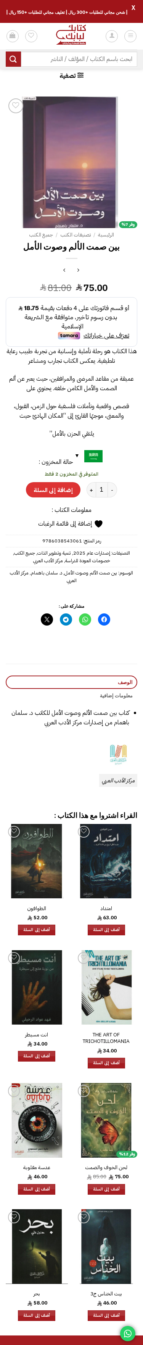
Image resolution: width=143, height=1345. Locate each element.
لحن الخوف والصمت (106, 1167)
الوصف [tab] (125, 682)
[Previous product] (65, 271)
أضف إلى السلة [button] (106, 930)
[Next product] (78, 271)
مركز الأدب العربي (48, 560)
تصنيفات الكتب (75, 235)
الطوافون (36, 908)
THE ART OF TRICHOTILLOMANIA (106, 1038)
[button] (130, 36)
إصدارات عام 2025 (91, 553)
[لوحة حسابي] (112, 36)
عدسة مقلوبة (36, 1167)
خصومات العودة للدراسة (87, 560)
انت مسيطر (36, 1034)
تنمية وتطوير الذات (54, 553)
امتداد (106, 908)
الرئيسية (106, 235)
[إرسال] (13, 58)
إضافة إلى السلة (53, 490)
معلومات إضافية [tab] (116, 695)
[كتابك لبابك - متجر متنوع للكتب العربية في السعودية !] (71, 36)
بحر (37, 1293)
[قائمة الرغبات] (31, 36)
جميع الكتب (41, 235)
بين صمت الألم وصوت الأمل (90, 572)
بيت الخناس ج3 (106, 1293)
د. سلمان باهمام (46, 572)
